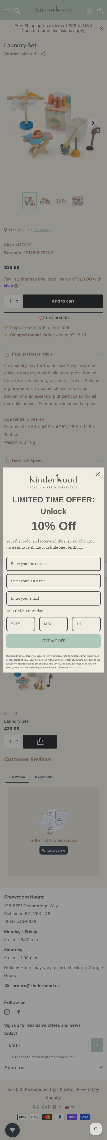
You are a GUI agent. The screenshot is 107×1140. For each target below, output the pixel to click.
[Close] (97, 474)
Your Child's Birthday (24, 611)
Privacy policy (76, 667)
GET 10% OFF (53, 641)
